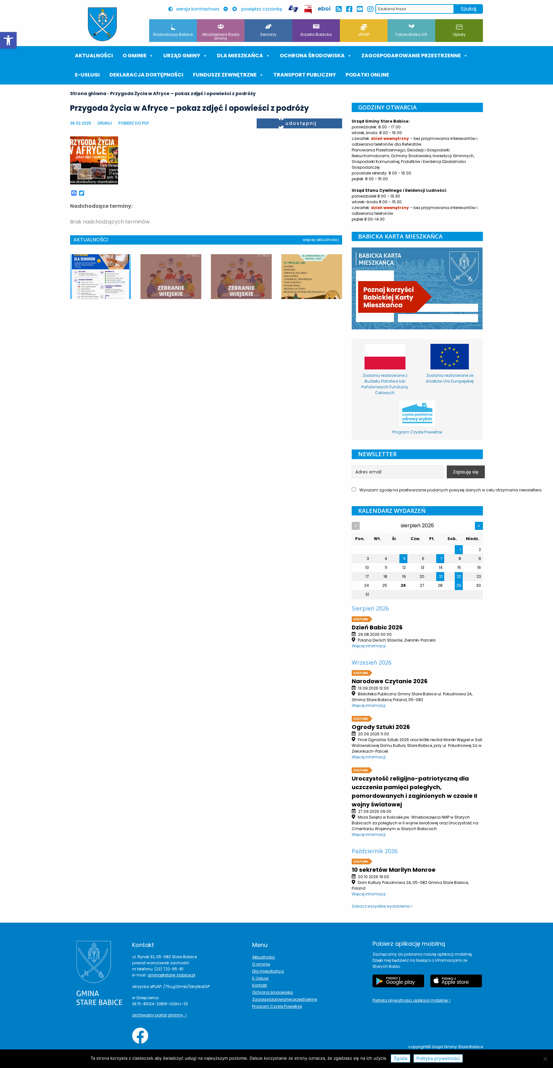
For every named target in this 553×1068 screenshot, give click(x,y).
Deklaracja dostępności (146, 74)
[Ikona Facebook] (349, 9)
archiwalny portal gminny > (159, 1015)
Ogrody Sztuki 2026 (381, 727)
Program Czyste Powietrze (277, 1006)
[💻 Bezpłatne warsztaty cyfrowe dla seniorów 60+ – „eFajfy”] (100, 276)
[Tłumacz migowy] (293, 8)
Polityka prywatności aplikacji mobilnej (411, 1000)
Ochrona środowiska (312, 55)
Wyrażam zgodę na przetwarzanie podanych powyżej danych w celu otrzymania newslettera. (420, 490)
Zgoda (400, 1058)
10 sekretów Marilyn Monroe (394, 870)
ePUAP (363, 34)
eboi (324, 8)
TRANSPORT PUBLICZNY (304, 74)
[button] (8, 40)
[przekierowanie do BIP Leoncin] (308, 9)
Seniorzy (268, 34)
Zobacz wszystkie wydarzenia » (382, 906)
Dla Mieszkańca (240, 55)
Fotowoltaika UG (411, 34)
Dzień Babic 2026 (377, 627)
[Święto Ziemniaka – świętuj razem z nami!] (311, 276)
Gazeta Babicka (316, 34)
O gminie (135, 55)
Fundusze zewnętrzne (225, 74)
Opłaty (459, 34)
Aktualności (94, 55)
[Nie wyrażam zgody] (545, 1059)
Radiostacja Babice (173, 34)
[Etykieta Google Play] (398, 981)
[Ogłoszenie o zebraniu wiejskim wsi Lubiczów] (170, 276)
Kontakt (259, 985)
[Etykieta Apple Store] (456, 981)
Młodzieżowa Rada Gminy (220, 36)
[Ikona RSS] (338, 9)
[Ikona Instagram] (370, 9)
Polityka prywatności (438, 1058)
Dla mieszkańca (268, 971)
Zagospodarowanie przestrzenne (411, 55)
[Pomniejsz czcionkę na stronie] (227, 9)
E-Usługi (87, 74)
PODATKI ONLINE (367, 74)
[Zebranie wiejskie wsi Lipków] (241, 276)
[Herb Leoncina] (102, 24)
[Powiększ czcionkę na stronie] (236, 9)
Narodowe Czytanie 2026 (390, 681)
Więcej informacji (369, 646)
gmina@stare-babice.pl (171, 975)
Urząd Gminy (181, 55)
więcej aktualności (321, 239)
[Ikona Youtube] (359, 9)
